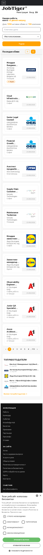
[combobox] (37, 495)
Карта (5, 475)
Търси (21, 44)
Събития (6, 419)
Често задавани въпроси (13, 454)
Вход (31, 12)
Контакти (7, 479)
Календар (7, 415)
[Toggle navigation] (4, 3)
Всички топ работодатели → (15, 394)
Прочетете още (16, 512)
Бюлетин (6, 426)
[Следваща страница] (37, 349)
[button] (21, 550)
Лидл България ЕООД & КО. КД (22, 376)
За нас (5, 451)
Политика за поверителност (14, 465)
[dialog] (21, 524)
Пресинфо (7, 437)
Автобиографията (10, 489)
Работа (6, 412)
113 (33, 349)
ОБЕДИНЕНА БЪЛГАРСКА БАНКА (23, 386)
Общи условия (9, 461)
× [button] (40, 495)
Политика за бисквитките (13, 468)
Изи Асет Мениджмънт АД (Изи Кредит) (24, 364)
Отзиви (6, 440)
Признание (7, 430)
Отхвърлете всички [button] (21, 545)
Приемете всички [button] (21, 540)
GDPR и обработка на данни (14, 472)
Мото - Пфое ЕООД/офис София (23, 381)
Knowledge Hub (9, 423)
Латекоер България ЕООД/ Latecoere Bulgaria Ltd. (24, 370)
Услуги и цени (8, 458)
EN (36, 12)
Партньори (7, 433)
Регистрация (22, 12)
